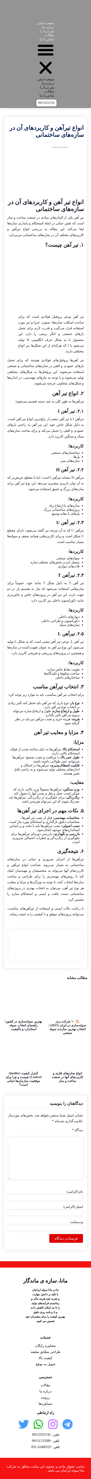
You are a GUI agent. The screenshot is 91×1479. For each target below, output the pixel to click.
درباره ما (48, 27)
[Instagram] (53, 1424)
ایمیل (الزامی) (73, 1206)
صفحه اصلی (45, 23)
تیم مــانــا (47, 31)
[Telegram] (67, 1424)
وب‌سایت (76, 1222)
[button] (45, 59)
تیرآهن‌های (27, 908)
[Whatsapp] (38, 1424)
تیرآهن (56, 686)
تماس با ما (47, 39)
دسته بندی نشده (60, 147)
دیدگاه (77, 1130)
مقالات (49, 35)
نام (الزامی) (75, 1191)
